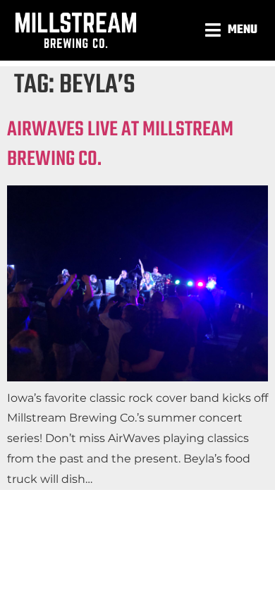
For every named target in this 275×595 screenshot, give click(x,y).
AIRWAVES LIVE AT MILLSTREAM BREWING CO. (120, 145)
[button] (233, 30)
